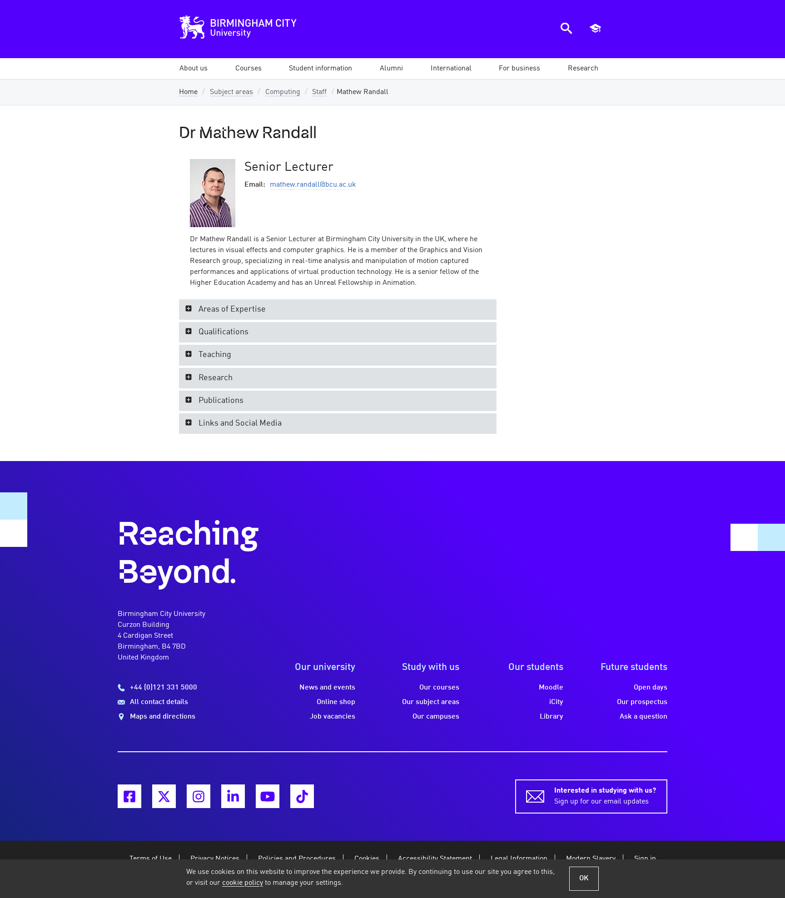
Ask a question (643, 716)
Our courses (439, 687)
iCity (556, 702)
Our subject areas (430, 702)
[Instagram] (198, 796)
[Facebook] (129, 796)
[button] (193, 69)
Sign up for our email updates (605, 796)
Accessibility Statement (435, 859)
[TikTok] (302, 796)
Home (188, 92)
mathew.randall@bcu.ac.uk (313, 185)
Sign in (645, 859)
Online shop (336, 702)
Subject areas (231, 92)
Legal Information (519, 859)
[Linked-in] (233, 796)
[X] (164, 796)
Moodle (551, 687)
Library (551, 716)
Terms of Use (150, 859)
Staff (319, 92)
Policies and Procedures (297, 859)
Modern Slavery (591, 859)
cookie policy (242, 883)
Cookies (366, 859)
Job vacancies (332, 716)
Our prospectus (642, 702)
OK (584, 878)
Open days (650, 687)
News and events (327, 687)
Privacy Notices (214, 859)
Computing (282, 92)
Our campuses (435, 716)
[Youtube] (267, 796)
